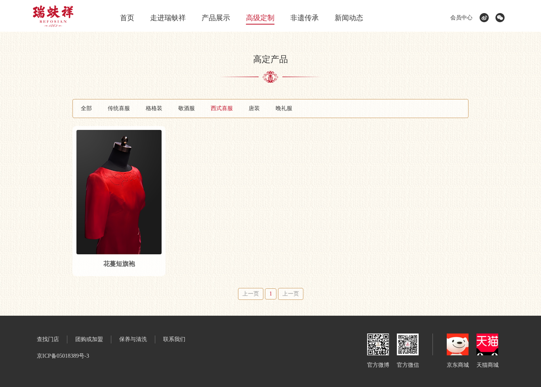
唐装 (254, 108)
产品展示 (216, 18)
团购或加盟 (89, 339)
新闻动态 (349, 18)
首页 (127, 18)
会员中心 (461, 18)
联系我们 (174, 339)
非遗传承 (304, 18)
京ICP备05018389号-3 (63, 356)
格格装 (154, 108)
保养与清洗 (133, 339)
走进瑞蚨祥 (168, 18)
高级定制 (260, 18)
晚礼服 (284, 108)
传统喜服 (119, 108)
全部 (86, 108)
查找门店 (48, 339)
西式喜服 (222, 108)
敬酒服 (186, 108)
